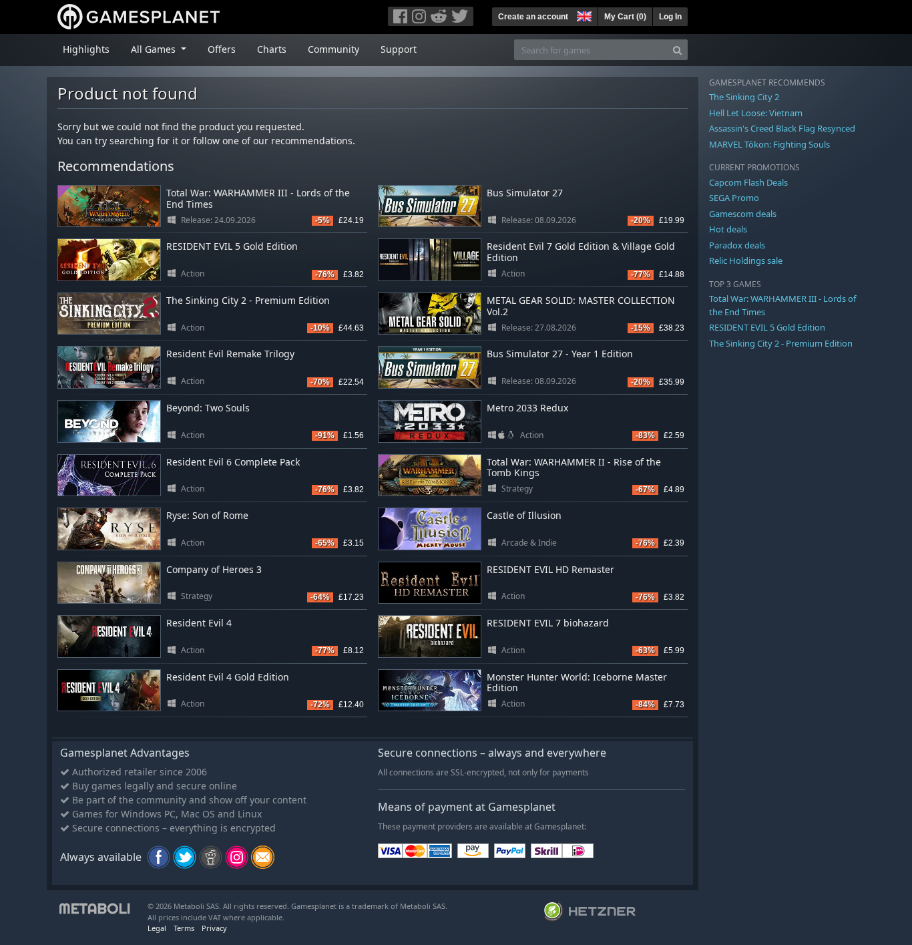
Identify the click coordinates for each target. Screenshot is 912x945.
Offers (222, 49)
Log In (670, 16)
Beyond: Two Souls (208, 407)
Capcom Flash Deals (748, 182)
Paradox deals (737, 245)
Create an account (533, 16)
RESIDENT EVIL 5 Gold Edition (232, 246)
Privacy (214, 928)
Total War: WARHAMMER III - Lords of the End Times (258, 198)
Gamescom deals (742, 214)
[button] (583, 14)
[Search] (677, 49)
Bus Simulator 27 (525, 192)
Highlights (86, 49)
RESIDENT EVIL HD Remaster (550, 569)
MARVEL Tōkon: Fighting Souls (769, 144)
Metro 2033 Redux (527, 407)
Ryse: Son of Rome (207, 515)
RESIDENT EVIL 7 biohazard (548, 622)
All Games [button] (154, 49)
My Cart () (625, 16)
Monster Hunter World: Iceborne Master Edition (577, 683)
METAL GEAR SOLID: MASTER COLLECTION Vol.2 (581, 306)
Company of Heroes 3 (214, 569)
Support (399, 49)
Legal (157, 928)
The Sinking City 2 (744, 97)
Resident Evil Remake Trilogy (230, 353)
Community (333, 49)
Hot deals (728, 229)
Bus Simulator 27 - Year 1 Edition (560, 353)
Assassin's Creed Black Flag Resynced (782, 128)
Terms (184, 928)
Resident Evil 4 (199, 622)
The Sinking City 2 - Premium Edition (248, 300)
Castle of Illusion (524, 515)
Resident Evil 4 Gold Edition (227, 677)
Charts (271, 49)
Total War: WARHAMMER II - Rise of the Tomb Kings (574, 467)
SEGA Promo (734, 198)
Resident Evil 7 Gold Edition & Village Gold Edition (581, 252)
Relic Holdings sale (745, 260)
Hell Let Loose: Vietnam (756, 113)
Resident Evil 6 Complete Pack (233, 461)
